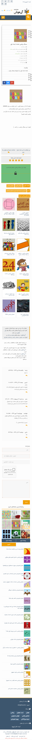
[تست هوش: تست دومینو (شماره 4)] (6, 534)
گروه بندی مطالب (14, 736)
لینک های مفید (22, 736)
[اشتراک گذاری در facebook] (4, 82)
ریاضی (8, 335)
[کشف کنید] (6, 514)
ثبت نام (8, 10)
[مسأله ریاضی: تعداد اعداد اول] (16, 524)
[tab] (9, 540)
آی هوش (23, 335)
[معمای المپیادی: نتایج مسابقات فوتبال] (16, 534)
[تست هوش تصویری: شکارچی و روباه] (25, 534)
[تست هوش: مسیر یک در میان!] (6, 524)
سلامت (9, 732)
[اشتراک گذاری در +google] (12, 82)
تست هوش (22, 337)
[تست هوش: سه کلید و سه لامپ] (16, 514)
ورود (2, 10)
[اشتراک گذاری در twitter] (8, 82)
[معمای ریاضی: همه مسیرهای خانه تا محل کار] (25, 514)
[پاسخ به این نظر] (26, 376)
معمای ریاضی (15, 337)
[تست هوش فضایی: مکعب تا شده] (25, 524)
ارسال (26, 502)
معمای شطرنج (7, 337)
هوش (12, 335)
